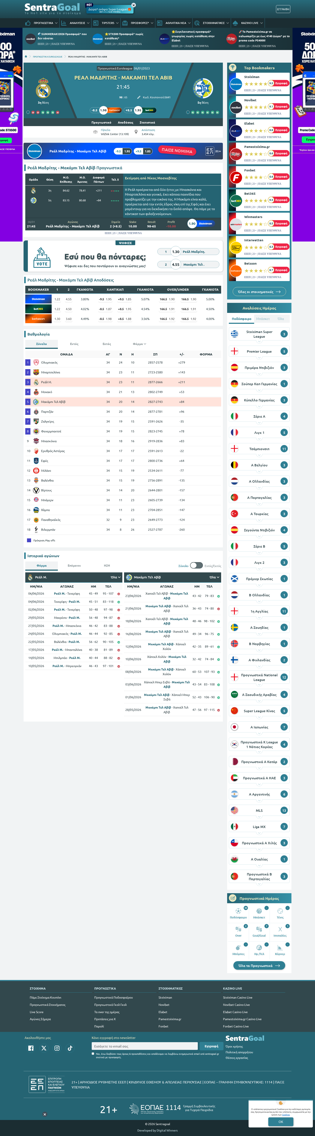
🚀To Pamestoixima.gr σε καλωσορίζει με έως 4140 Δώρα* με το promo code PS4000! (264, 36)
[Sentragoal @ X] (43, 1048)
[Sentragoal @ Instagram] (57, 1048)
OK (281, 1122)
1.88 (124, 319)
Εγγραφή (211, 1046)
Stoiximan (252, 77)
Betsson (250, 263)
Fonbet (249, 170)
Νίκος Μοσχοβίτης (162, 177)
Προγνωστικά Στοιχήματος (47, 1004)
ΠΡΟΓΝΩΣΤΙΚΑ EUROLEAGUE (47, 56)
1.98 (105, 319)
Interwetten (253, 240)
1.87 (105, 309)
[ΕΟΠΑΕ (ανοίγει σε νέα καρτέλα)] (172, 1109)
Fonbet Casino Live (236, 1026)
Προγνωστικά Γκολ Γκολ (110, 1004)
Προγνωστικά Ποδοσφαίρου (113, 997)
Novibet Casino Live (236, 1004)
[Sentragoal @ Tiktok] (70, 1048)
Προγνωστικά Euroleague (115, 68)
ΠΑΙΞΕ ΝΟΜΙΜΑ (177, 150)
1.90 (167, 299)
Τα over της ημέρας (106, 1012)
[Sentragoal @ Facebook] (30, 1048)
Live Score (37, 1012)
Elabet (249, 123)
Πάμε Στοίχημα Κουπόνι (45, 997)
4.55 (69, 299)
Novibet (250, 100)
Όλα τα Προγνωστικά (255, 965)
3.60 (69, 319)
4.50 (69, 309)
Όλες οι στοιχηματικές (256, 291)
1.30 (57, 319)
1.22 (57, 299)
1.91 (167, 309)
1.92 (167, 319)
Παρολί (99, 1026)
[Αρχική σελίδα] (26, 56)
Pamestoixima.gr (257, 146)
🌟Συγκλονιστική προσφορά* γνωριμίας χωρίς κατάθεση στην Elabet (193, 36)
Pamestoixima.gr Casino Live (242, 1019)
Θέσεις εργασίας (237, 1057)
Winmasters (253, 217)
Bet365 (250, 193)
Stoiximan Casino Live (237, 997)
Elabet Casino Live (235, 1012)
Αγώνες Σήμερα (40, 1019)
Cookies (286, 1114)
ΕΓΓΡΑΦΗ (283, 9)
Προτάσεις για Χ (105, 1019)
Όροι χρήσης (234, 1046)
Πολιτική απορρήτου (239, 1052)
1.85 (124, 299)
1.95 (105, 299)
